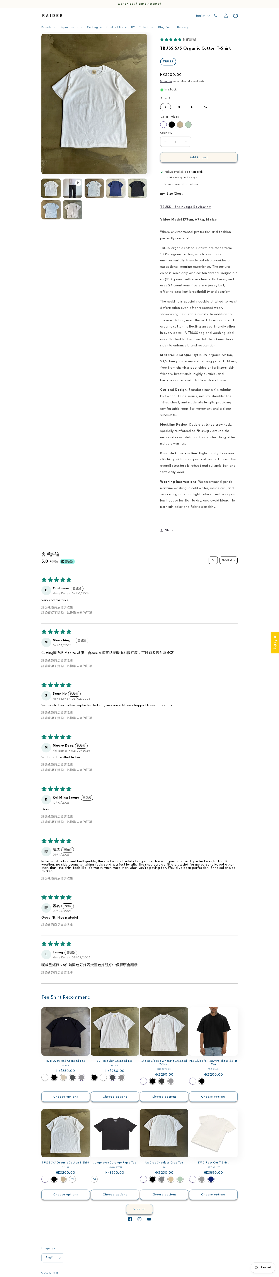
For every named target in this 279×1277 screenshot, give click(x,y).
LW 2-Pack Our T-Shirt (213, 1163)
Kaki (180, 124)
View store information (181, 184)
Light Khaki (63, 1077)
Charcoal (72, 1077)
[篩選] (213, 560)
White (163, 124)
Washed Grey (121, 1077)
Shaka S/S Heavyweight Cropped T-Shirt (164, 1063)
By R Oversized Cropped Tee (65, 1061)
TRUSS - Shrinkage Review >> (185, 207)
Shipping (166, 81)
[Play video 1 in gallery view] (72, 188)
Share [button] (169, 530)
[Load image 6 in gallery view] (72, 209)
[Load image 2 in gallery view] (94, 188)
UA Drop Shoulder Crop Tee (164, 1163)
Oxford (81, 1077)
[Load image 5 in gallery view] (51, 209)
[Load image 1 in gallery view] (51, 188)
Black (171, 124)
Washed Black (161, 1081)
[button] (48, 27)
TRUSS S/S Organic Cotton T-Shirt (65, 1163)
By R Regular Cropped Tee (115, 1061)
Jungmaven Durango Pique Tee (115, 1163)
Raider (56, 1273)
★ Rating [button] (275, 642)
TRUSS (168, 61)
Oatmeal (170, 1179)
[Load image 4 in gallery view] (137, 188)
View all (139, 1209)
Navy (211, 1179)
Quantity (166, 133)
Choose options (65, 1096)
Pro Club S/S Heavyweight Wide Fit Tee (213, 1063)
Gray (161, 1179)
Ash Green (188, 124)
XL (205, 105)
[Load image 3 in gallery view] (116, 188)
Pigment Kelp (201, 1179)
